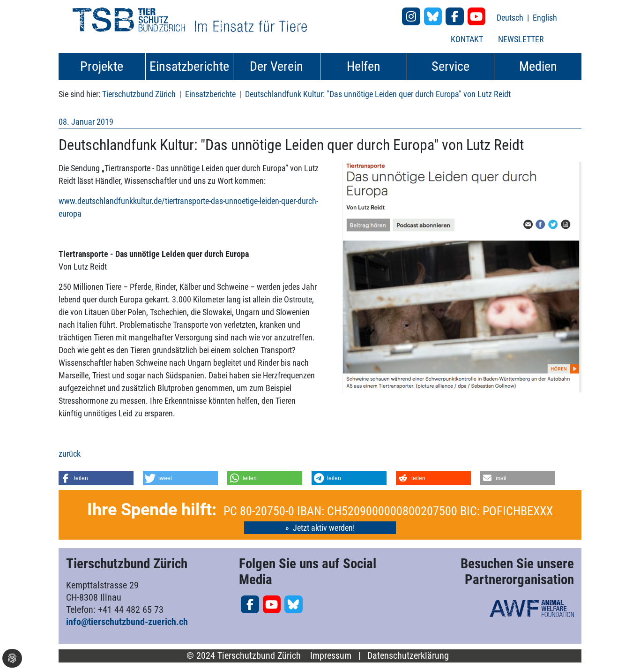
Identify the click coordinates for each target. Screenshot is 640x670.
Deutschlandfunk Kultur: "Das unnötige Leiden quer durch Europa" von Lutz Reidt (378, 94)
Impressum (330, 655)
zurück (70, 454)
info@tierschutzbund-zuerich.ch (127, 621)
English (545, 18)
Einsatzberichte (210, 94)
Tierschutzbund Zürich (139, 94)
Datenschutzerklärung (408, 655)
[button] (96, 478)
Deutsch (511, 18)
